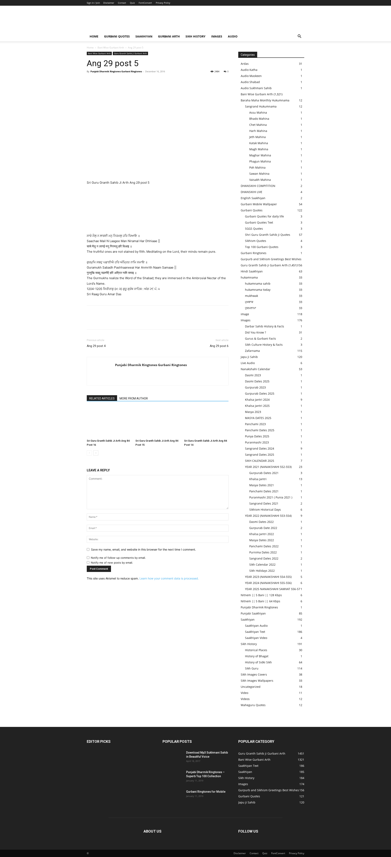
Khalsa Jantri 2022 (261, 534)
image (245, 314)
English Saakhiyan (253, 198)
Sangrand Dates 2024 (259, 448)
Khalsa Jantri (258, 479)
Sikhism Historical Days (265, 509)
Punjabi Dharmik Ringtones (259, 607)
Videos (245, 699)
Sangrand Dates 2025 (259, 454)
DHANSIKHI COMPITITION (258, 186)
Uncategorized (250, 687)
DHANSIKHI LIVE (251, 192)
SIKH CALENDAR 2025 (259, 461)
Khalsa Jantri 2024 (257, 400)
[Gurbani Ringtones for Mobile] (173, 797)
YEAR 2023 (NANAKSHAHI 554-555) (268, 577)
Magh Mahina (258, 149)
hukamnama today (257, 290)
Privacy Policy (163, 2)
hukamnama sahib (257, 283)
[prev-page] (89, 452)
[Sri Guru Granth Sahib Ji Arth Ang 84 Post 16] (109, 422)
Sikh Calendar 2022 (262, 564)
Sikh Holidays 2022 (262, 571)
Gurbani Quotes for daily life (264, 216)
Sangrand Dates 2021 (263, 503)
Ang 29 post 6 (219, 346)
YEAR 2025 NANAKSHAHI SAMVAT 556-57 (272, 589)
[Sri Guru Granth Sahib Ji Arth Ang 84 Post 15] (157, 422)
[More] (128, 81)
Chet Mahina (258, 125)
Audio (232, 36)
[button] (299, 37)
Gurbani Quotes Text (259, 222)
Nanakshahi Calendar (255, 369)
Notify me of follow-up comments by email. (118, 557)
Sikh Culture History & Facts (264, 345)
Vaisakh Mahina (260, 180)
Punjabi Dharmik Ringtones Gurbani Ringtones (116, 71)
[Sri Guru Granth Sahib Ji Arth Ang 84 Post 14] (206, 422)
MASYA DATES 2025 (258, 418)
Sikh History (249, 644)
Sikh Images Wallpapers (257, 681)
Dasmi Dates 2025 (257, 381)
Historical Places (256, 650)
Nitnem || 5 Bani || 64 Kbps (260, 601)
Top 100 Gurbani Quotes (261, 247)
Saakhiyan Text (255, 632)
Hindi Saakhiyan (252, 271)
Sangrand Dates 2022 (263, 558)
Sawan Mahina (259, 174)
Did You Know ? (255, 332)
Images (216, 36)
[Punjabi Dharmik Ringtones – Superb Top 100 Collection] (173, 777)
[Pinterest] (109, 81)
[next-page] (95, 452)
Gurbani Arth (169, 36)
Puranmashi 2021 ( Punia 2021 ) (270, 497)
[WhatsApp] (119, 81)
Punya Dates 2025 (257, 436)
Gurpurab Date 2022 (263, 528)
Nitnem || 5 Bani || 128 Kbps (261, 595)
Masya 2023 (253, 412)
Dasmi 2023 (253, 375)
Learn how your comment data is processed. (169, 578)
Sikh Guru (251, 668)
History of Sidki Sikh (258, 662)
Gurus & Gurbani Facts (260, 338)
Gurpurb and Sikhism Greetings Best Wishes (271, 259)
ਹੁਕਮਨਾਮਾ (250, 308)
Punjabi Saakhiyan (253, 613)
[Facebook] (91, 81)
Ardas (245, 64)
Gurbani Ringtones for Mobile (205, 791)
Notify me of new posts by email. (112, 562)
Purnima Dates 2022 (263, 552)
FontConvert (145, 2)
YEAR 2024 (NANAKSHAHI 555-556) (268, 583)
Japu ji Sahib (249, 357)
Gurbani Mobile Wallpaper (259, 204)
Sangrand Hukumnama (261, 106)
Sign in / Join (93, 2)
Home (94, 36)
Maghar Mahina (260, 155)
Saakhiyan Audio (256, 626)
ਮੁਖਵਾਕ (249, 302)
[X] (100, 81)
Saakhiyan (143, 36)
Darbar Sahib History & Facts (264, 326)
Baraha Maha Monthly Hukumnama (265, 100)
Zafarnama (252, 351)
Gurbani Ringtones (253, 253)
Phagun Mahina (260, 161)
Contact (122, 2)
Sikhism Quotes (255, 241)
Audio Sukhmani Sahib (256, 88)
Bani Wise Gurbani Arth (111, 47)
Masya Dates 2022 (261, 540)
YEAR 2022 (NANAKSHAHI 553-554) (268, 516)
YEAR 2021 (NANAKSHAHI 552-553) (268, 467)
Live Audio (248, 363)
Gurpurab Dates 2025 (259, 393)
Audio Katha (249, 70)
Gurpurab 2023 (255, 387)
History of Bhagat (256, 656)
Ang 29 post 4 (96, 346)
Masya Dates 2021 (261, 485)
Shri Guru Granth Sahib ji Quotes (267, 235)
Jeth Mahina (257, 137)
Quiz (132, 2)
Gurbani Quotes (117, 36)
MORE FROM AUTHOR (134, 398)
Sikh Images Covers (254, 674)
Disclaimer (108, 2)
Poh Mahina (257, 167)
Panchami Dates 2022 (264, 546)
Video (244, 693)
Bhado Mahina (259, 119)
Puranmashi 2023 (257, 442)
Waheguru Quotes (253, 705)
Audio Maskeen (251, 76)
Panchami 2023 (255, 424)
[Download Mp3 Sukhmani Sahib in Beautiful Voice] (173, 758)
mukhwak (251, 296)
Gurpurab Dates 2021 (264, 473)
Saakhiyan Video (256, 638)
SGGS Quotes (254, 228)
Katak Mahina (258, 143)
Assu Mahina (258, 112)
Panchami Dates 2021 (264, 491)
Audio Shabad (250, 82)
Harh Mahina (258, 131)
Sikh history (195, 36)
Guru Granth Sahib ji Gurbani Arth (130, 53)
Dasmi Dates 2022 (261, 522)
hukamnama (249, 277)
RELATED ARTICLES (102, 398)
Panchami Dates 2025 (259, 430)
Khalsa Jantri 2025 (257, 406)
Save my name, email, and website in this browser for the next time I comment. (143, 549)
